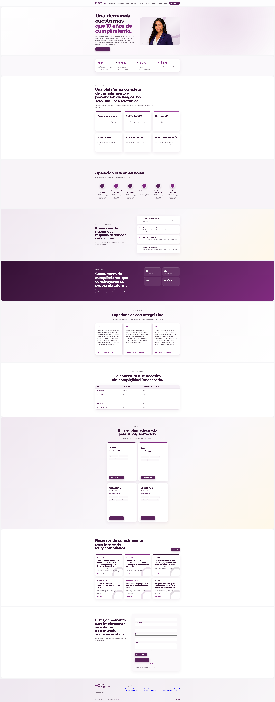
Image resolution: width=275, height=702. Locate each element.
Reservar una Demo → (102, 49)
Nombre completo (139, 616)
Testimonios (147, 3)
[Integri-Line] (101, 3)
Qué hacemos (112, 3)
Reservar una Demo (174, 3)
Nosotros (141, 3)
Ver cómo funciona (117, 49)
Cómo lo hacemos (120, 3)
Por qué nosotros (129, 3)
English (165, 3)
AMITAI (117, 699)
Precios (136, 3)
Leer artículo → (100, 573)
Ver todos (175, 549)
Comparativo (154, 3)
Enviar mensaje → (140, 654)
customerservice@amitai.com (145, 664)
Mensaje (137, 642)
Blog (145, 689)
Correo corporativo (139, 622)
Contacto (161, 3)
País (136, 633)
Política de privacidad (148, 689)
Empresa (137, 636)
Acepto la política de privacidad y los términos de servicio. (148, 650)
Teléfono (137, 627)
